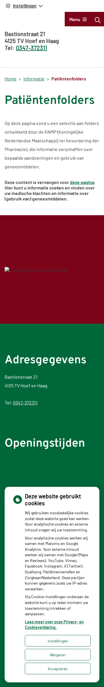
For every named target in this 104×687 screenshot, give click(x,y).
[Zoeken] (97, 20)
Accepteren (58, 668)
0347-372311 (25, 402)
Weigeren (58, 654)
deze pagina (82, 182)
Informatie (33, 78)
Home (10, 78)
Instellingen (58, 640)
